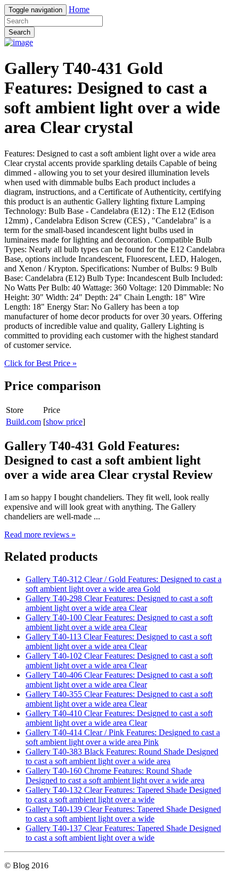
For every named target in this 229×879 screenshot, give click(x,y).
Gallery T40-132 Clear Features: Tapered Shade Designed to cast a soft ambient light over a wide (123, 794)
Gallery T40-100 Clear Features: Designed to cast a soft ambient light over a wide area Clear (119, 622)
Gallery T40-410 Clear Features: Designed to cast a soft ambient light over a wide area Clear (119, 718)
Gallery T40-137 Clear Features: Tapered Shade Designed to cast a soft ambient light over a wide (123, 833)
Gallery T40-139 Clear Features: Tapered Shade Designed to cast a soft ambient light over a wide (123, 814)
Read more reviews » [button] (40, 534)
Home (79, 9)
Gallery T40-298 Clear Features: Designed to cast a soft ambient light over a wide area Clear (119, 603)
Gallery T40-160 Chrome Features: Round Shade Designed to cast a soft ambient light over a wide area (115, 775)
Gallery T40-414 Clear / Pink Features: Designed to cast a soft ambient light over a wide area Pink (123, 737)
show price (64, 421)
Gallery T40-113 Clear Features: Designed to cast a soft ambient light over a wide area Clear (119, 641)
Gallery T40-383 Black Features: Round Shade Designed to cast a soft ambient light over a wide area (122, 756)
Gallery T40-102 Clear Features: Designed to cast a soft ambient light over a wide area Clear (119, 660)
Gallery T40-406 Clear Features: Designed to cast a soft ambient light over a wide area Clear (119, 679)
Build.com (23, 421)
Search (19, 32)
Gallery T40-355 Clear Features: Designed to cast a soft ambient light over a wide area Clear (119, 699)
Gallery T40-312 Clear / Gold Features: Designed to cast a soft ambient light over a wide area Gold (124, 584)
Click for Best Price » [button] (40, 363)
